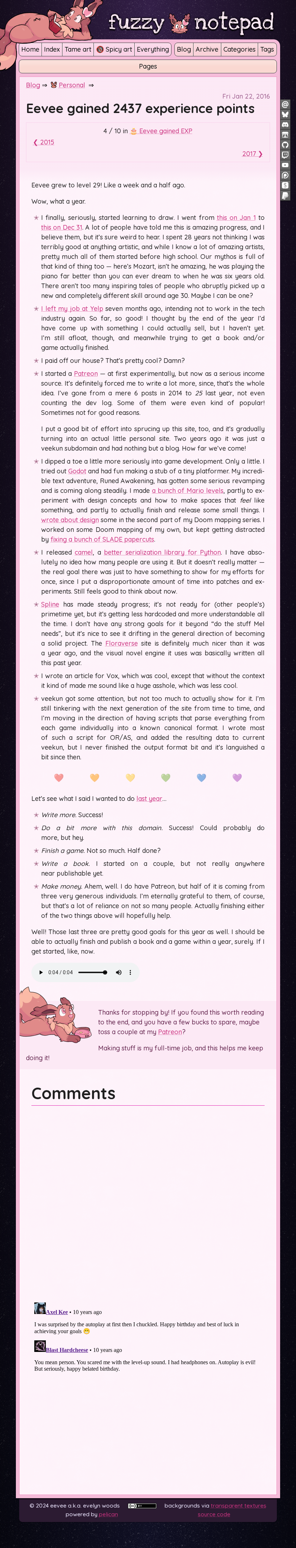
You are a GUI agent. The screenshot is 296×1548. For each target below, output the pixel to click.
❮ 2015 (43, 142)
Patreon (86, 373)
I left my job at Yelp (72, 308)
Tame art (78, 49)
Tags (267, 49)
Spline (50, 604)
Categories (239, 49)
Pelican (108, 1514)
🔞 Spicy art (114, 49)
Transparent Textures (238, 1505)
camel (84, 552)
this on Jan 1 (236, 217)
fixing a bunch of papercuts (102, 539)
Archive (207, 49)
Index (52, 49)
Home (30, 49)
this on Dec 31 (61, 227)
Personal (72, 85)
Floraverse (121, 643)
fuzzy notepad (191, 22)
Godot (77, 471)
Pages (148, 66)
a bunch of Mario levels (187, 490)
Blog (184, 49)
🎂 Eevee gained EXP (161, 131)
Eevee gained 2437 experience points (140, 108)
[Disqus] (148, 1202)
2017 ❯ (252, 153)
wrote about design (70, 520)
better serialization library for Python (162, 552)
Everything (153, 49)
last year (149, 798)
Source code (214, 1514)
